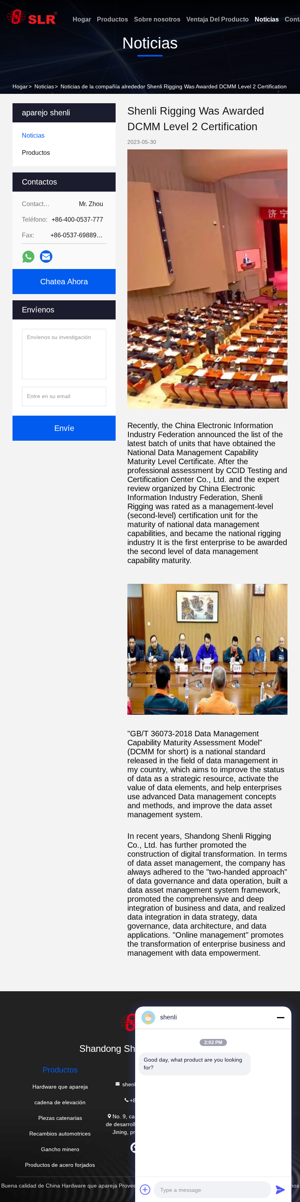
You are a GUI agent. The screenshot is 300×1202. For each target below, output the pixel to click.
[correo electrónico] (46, 256)
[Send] (280, 1189)
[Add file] (145, 1189)
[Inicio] (32, 17)
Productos (112, 19)
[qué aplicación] (28, 257)
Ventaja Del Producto (217, 19)
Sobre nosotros (157, 19)
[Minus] (280, 1017)
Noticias (267, 19)
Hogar (82, 19)
